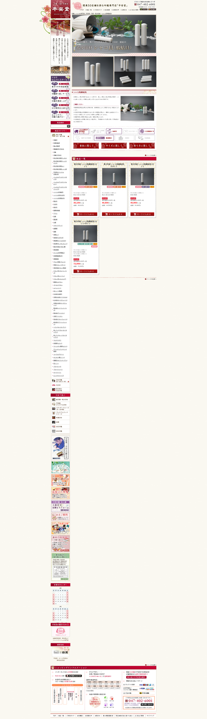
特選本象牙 (56, 143)
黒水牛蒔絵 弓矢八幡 (59, 246)
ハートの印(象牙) (58, 192)
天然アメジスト (58, 316)
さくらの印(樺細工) (59, 253)
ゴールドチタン (58, 285)
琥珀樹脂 (56, 250)
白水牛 (55, 204)
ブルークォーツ (58, 369)
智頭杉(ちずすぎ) (58, 237)
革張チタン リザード (59, 265)
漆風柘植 (56, 259)
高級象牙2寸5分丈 (58, 149)
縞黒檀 (55, 228)
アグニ (55, 213)
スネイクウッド (58, 225)
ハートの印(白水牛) (59, 195)
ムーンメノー (57, 288)
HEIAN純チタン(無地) (59, 268)
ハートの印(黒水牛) (59, 198)
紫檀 (54, 231)
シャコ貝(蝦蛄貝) (107, 13)
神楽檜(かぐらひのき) (59, 240)
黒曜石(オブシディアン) (60, 360)
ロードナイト (57, 372)
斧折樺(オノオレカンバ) (60, 243)
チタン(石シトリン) (59, 276)
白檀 (54, 222)
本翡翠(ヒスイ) (57, 343)
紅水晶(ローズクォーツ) (60, 300)
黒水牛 (55, 201)
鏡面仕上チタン (58, 282)
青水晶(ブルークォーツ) (60, 319)
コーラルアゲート (58, 354)
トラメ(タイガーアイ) (59, 327)
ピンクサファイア (58, 375)
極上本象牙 (56, 146)
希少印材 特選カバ (58, 166)
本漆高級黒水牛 (58, 256)
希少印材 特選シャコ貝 (60, 169)
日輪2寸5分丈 (57, 155)
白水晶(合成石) (57, 294)
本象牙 (55, 140)
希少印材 (97, 13)
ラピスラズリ (57, 340)
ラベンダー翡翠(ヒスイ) (60, 346)
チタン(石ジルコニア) (59, 279)
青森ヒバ (56, 234)
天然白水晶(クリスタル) (60, 297)
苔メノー (56, 363)
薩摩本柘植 (56, 210)
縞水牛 (55, 207)
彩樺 (54, 216)
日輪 (54, 152)
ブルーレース (57, 366)
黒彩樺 (55, 219)
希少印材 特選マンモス (60, 158)
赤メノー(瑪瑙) (57, 291)
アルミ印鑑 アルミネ (59, 262)
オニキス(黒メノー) (59, 357)
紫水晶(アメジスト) (59, 313)
